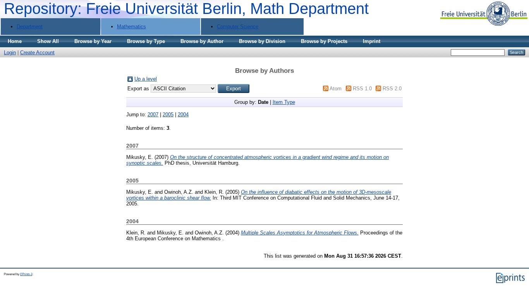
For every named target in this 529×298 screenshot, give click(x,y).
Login (10, 52)
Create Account (37, 52)
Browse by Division (262, 41)
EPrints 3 (26, 274)
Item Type (284, 102)
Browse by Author (201, 41)
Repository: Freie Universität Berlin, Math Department (186, 8)
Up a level (145, 79)
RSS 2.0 (392, 88)
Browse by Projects (324, 41)
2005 (168, 114)
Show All (48, 41)
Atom (336, 88)
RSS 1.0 (362, 88)
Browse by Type (146, 41)
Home (15, 41)
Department (30, 26)
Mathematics (131, 26)
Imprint (371, 41)
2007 (153, 114)
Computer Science (237, 26)
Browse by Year (93, 41)
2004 (183, 114)
